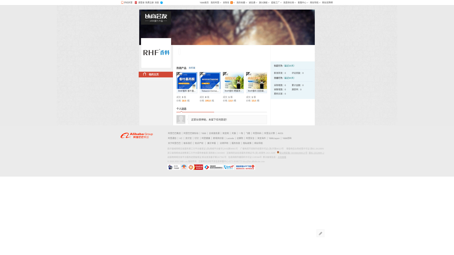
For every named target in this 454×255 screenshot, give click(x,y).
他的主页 (154, 74)
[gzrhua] (156, 53)
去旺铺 (192, 68)
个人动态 (181, 108)
